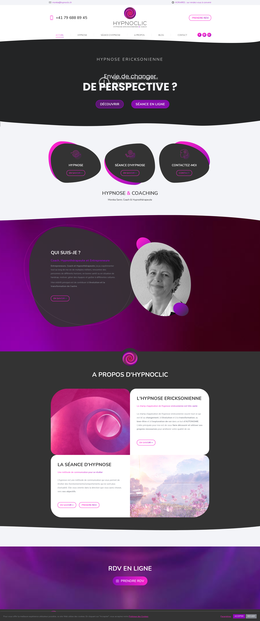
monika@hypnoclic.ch (62, 2)
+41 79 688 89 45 (71, 18)
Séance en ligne (150, 104)
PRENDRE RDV (132, 581)
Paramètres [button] (226, 616)
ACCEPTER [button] (239, 616)
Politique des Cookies (138, 616)
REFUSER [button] (251, 616)
